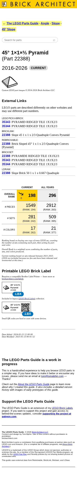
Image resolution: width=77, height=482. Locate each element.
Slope (56, 23)
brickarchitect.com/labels (12, 279)
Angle (45, 23)
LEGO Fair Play (20, 454)
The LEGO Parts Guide (22, 23)
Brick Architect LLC (40, 432)
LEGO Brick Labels (27, 298)
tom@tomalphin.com (52, 376)
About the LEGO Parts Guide (33, 384)
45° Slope (8, 29)
